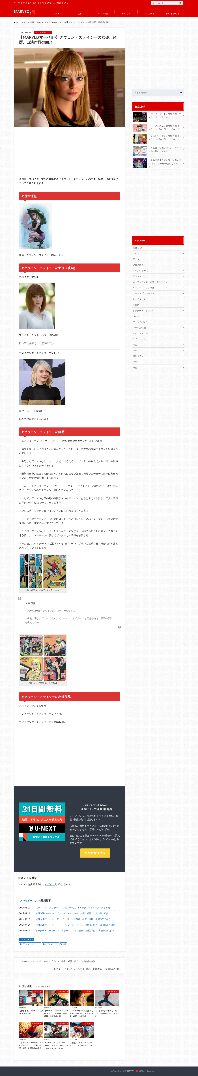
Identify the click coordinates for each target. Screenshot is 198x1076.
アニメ (56, 14)
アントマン (138, 276)
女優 (64, 944)
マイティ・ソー (140, 333)
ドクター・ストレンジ (143, 310)
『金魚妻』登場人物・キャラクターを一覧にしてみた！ (164, 150)
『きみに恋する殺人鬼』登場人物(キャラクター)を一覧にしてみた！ (164, 163)
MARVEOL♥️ (132, 1071)
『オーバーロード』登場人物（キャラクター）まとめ (164, 115)
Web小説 (137, 247)
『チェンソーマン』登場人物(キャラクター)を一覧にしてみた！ (163, 138)
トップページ (33, 14)
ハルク (136, 316)
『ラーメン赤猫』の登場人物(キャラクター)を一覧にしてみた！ (163, 127)
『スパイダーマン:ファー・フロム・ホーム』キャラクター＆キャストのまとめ (72, 907)
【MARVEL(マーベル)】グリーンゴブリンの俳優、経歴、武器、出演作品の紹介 (72, 919)
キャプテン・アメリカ (143, 287)
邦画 (135, 367)
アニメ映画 (138, 264)
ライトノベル (149, 14)
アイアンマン (139, 253)
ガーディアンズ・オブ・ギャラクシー (151, 282)
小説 (135, 344)
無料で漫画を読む (95, 852)
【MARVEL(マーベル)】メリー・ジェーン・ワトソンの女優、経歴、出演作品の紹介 (74, 924)
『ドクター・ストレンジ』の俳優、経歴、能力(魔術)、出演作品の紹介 (86, 969)
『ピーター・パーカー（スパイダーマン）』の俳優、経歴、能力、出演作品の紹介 (74, 930)
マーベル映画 (103, 14)
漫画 (79, 14)
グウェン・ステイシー (31, 944)
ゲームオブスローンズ (143, 293)
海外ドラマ (126, 14)
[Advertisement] (69, 154)
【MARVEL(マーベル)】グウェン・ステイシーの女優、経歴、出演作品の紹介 (71, 913)
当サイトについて (172, 14)
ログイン (50, 884)
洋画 (135, 350)
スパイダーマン (28, 900)
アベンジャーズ (140, 270)
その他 (136, 304)
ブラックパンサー (141, 322)
